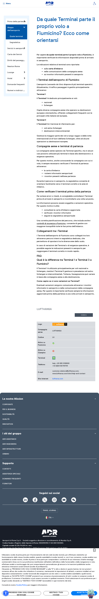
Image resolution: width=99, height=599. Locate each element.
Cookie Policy (21, 585)
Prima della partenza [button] (16, 21)
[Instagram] (54, 499)
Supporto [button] (8, 463)
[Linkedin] (25, 499)
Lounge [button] (10, 72)
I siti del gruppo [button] (11, 433)
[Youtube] (64, 499)
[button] (49, 517)
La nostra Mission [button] (12, 398)
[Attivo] (53, 343)
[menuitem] (7, 404)
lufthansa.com (57, 379)
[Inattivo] (53, 351)
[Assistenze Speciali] (94, 3)
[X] (44, 499)
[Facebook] (35, 499)
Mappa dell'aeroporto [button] (13, 28)
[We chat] (73, 499)
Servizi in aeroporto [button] (16, 48)
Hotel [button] (9, 78)
